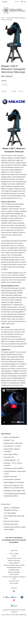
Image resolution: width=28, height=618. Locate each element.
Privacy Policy (14, 614)
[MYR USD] (17, 2)
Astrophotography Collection (14, 567)
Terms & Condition (14, 553)
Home (2, 17)
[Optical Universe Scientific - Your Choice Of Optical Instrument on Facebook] (14, 591)
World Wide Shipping (14, 569)
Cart (24, 1)
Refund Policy (22, 614)
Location (14, 556)
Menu (5, 1)
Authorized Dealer (14, 574)
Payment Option (14, 583)
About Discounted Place (14, 560)
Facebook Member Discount (14, 558)
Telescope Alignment (14, 563)
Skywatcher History (14, 581)
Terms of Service (6, 614)
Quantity (3, 80)
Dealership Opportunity (14, 572)
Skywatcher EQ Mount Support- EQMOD (14, 565)
